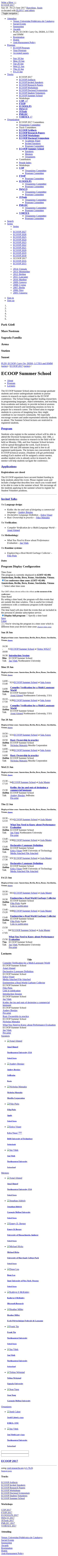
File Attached (31, 853)
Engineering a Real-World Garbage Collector (33, 898)
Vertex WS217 (44, 649)
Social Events (19, 24)
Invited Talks (9, 499)
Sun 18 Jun (18, 58)
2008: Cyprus (19, 285)
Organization (13, 119)
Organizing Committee (29, 125)
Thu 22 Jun (18, 69)
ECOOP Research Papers (31, 85)
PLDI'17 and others (25, 10)
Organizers (30, 156)
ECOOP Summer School (31, 95)
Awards (16, 29)
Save (3, 618)
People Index (25, 162)
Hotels (16, 40)
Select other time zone (14, 586)
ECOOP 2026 (19, 234)
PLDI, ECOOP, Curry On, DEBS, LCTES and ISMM (27, 363)
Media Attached (17, 853)
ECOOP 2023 (19, 242)
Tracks (10, 74)
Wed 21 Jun (18, 66)
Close (4, 621)
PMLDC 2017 (8, 1523)
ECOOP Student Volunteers (32, 93)
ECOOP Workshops (28, 87)
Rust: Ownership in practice (24, 740)
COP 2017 (6, 1510)
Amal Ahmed (13, 530)
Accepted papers (21, 53)
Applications (9, 466)
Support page (6, 1471)
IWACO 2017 (7, 1518)
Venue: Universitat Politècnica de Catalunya (33, 21)
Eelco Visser (46, 515)
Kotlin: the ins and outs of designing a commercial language (29, 788)
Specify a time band (37, 615)
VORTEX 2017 (8, 1526)
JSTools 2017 (7, 1520)
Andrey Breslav (25, 512)
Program (11, 45)
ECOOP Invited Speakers (31, 82)
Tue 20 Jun (18, 63)
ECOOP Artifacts (27, 79)
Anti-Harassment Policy (24, 42)
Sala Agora (45, 682)
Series (16, 226)
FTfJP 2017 (6, 1512)
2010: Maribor (20, 279)
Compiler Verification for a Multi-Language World (26, 963)
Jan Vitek (24, 543)
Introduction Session (19, 655)
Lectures (11, 386)
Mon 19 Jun (18, 61)
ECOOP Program (21, 48)
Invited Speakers (33, 143)
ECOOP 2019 (19, 253)
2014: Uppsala (20, 269)
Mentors (29, 154)
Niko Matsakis (43, 517)
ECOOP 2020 (19, 250)
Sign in (10, 298)
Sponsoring (18, 26)
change (10, 640)
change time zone (44, 627)
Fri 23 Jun (18, 71)
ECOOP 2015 (19, 263)
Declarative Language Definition (26, 845)
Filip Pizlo (12, 555)
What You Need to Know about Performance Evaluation (29, 1025)
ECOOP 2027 (19, 231)
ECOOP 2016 (19, 261)
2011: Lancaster (20, 277)
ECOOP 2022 (19, 245)
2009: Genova (19, 282)
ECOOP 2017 (16, 366)
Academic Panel (32, 141)
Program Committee (34, 146)
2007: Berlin (19, 287)
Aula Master (44, 782)
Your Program (19, 50)
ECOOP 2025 (19, 237)
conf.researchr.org (15, 1468)
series (4, 366)
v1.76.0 (28, 1468)
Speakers (29, 151)
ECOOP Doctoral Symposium (33, 90)
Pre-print (14, 798)
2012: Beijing (19, 274)
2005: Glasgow (20, 293)
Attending (12, 18)
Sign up (10, 300)
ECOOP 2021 (19, 247)
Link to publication (19, 906)
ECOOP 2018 (19, 255)
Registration (18, 37)
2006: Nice (18, 290)
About (10, 380)
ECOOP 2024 (19, 239)
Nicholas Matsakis (19, 745)
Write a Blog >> (8, 2)
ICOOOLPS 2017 (9, 1515)
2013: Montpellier (21, 271)
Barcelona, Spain (34, 7)
